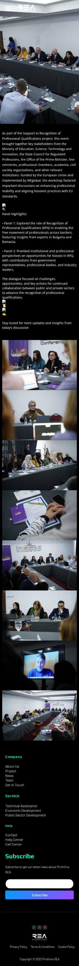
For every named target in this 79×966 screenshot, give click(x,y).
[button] (8, 8)
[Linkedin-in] (39, 927)
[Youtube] (45, 927)
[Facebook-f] (34, 927)
